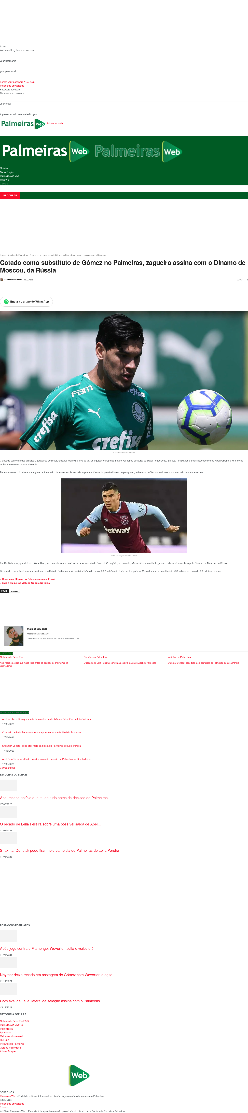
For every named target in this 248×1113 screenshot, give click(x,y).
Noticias (4, 168)
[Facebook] (23, 288)
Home (3, 255)
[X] (31, 288)
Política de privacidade (12, 85)
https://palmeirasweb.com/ (37, 633)
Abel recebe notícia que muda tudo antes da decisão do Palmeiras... (55, 797)
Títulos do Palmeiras (11, 909)
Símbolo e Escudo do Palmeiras (17, 883)
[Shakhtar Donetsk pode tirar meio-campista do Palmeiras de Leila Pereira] (8, 837)
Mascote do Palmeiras (12, 888)
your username (8, 60)
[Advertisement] (124, 226)
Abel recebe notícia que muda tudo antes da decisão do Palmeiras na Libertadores (46, 719)
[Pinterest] (38, 288)
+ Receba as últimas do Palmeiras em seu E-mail (27, 579)
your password (8, 71)
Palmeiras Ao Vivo (9, 176)
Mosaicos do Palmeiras (13, 899)
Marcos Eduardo (14, 279)
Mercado (14, 591)
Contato (4, 183)
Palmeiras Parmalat (11, 877)
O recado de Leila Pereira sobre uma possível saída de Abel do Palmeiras (41, 732)
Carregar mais (7, 767)
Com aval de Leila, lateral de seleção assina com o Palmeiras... (51, 1000)
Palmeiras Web (8, 1096)
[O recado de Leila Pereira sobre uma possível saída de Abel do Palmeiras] (8, 811)
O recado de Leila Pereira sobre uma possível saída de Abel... (50, 823)
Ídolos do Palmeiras (11, 904)
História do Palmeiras (12, 866)
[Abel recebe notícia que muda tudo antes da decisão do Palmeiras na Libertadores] (8, 785)
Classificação (7, 172)
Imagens (4, 179)
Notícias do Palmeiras (17, 255)
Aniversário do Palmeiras (14, 872)
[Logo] (46, 151)
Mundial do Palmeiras (12, 915)
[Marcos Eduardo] (2, 279)
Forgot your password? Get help (17, 82)
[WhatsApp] (46, 288)
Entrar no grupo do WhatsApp (29, 301)
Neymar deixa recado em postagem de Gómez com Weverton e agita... (57, 974)
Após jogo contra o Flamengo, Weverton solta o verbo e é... (48, 948)
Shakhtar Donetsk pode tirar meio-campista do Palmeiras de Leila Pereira (41, 745)
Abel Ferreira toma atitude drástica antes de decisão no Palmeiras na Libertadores (46, 759)
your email (5, 103)
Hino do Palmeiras (10, 893)
